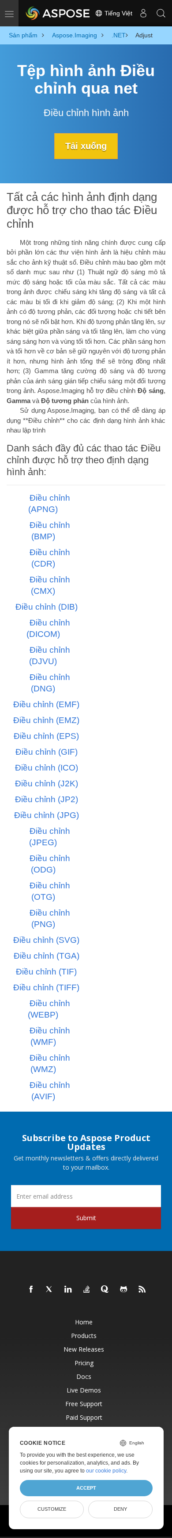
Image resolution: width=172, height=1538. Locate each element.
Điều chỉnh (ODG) (50, 864)
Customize (51, 1509)
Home (84, 1322)
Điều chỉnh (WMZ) (50, 1063)
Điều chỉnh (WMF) (50, 1036)
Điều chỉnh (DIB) (46, 606)
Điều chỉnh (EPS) (46, 736)
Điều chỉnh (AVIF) (50, 1090)
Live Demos (84, 1390)
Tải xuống (86, 146)
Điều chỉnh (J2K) (46, 783)
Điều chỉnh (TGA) (46, 955)
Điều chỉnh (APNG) (49, 503)
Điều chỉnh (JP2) (46, 799)
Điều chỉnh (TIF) (46, 971)
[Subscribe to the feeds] (142, 1289)
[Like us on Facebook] (31, 1289)
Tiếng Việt (117, 13)
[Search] (161, 13)
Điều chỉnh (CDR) (50, 558)
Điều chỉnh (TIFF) (46, 987)
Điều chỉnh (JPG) (46, 815)
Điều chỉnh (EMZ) (46, 720)
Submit (86, 1218)
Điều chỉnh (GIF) (46, 751)
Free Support (83, 1404)
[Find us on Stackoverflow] (87, 1289)
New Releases (84, 1349)
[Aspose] (58, 13)
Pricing (84, 1363)
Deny (120, 1509)
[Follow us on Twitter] (50, 1289)
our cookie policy (106, 1471)
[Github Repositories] (124, 1289)
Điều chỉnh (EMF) (46, 704)
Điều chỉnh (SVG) (46, 940)
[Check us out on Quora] (105, 1289)
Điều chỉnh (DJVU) (49, 655)
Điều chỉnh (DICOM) (48, 628)
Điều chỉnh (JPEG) (49, 836)
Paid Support (84, 1417)
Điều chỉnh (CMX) (50, 585)
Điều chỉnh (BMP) (50, 530)
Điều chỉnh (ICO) (46, 767)
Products (84, 1335)
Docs (83, 1376)
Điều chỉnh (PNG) (50, 918)
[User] (143, 13)
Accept (86, 1488)
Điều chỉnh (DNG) (50, 683)
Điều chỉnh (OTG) (50, 891)
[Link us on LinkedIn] (68, 1289)
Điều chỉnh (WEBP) (49, 1009)
